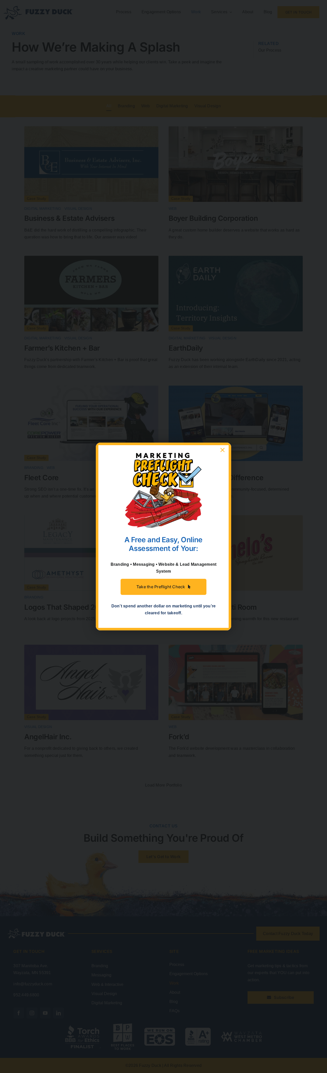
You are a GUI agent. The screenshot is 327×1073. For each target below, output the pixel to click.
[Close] (222, 450)
